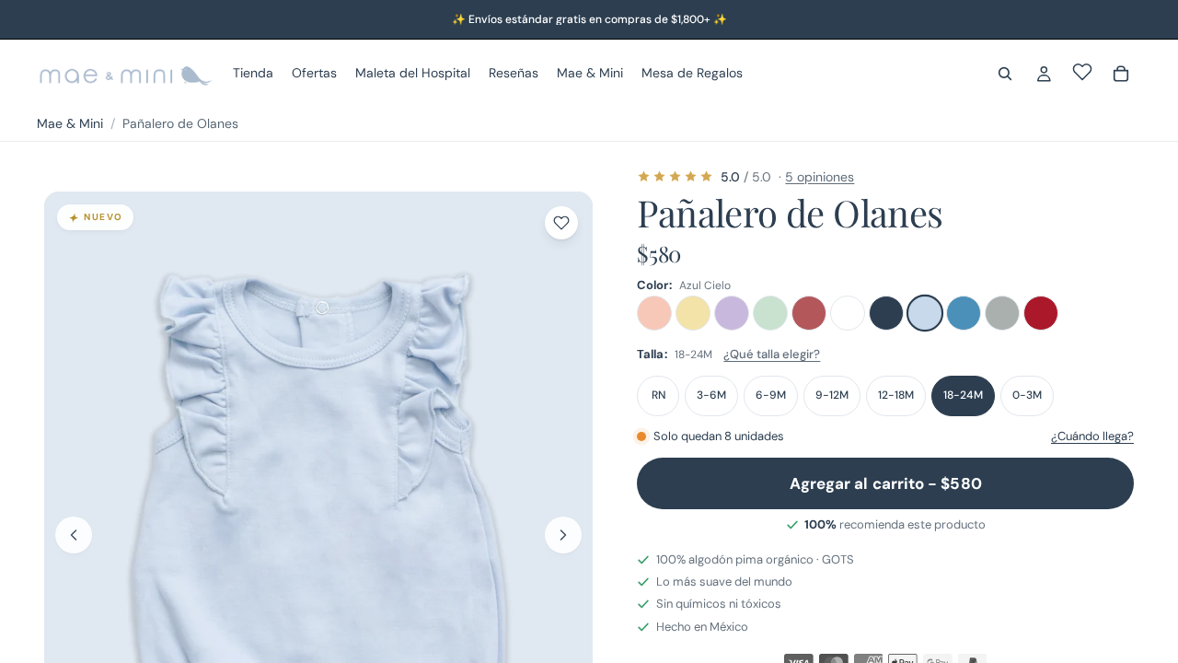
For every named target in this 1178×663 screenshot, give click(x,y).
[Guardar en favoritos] (561, 222)
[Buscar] (1005, 73)
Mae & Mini (70, 123)
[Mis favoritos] (1082, 71)
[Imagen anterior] (73, 535)
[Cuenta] (1043, 73)
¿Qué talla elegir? (771, 354)
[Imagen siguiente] (563, 535)
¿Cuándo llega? (1092, 436)
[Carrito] (1121, 73)
